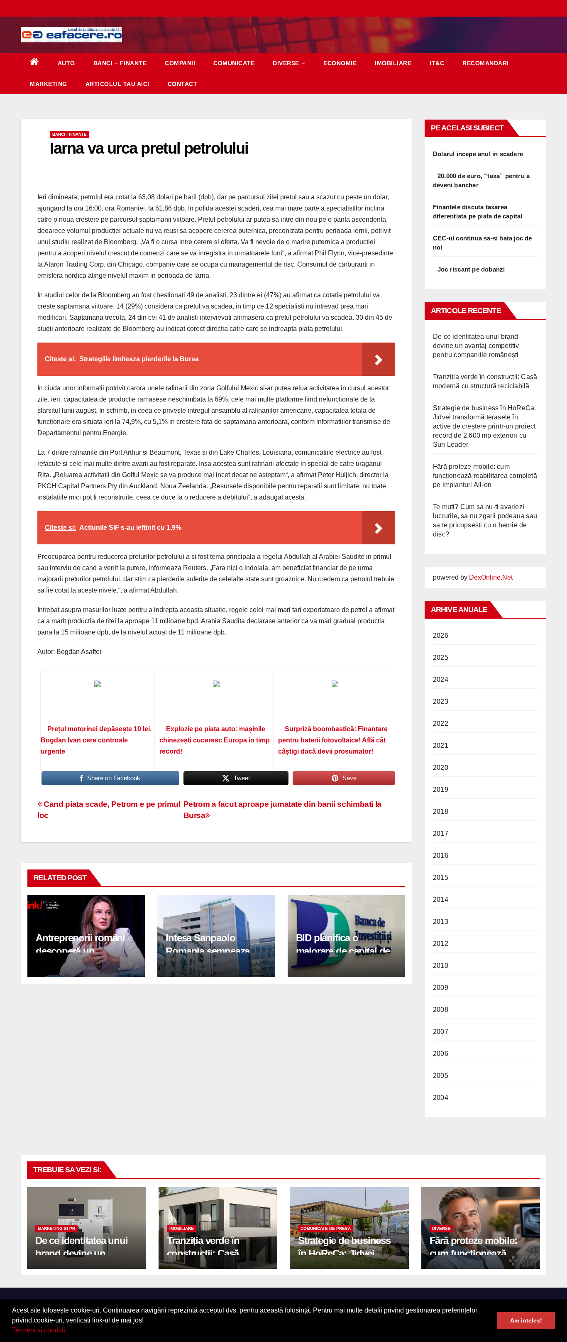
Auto (66, 63)
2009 (440, 987)
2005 (440, 1075)
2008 (440, 1009)
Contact (183, 84)
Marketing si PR (56, 1228)
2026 (440, 635)
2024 (440, 679)
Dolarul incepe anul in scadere (478, 153)
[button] (68, 1331)
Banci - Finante (69, 134)
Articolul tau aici (117, 84)
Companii (180, 63)
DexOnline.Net (491, 577)
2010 (440, 965)
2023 (440, 701)
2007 (440, 1031)
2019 (440, 789)
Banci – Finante (120, 63)
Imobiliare (393, 63)
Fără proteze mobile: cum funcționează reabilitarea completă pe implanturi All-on (485, 475)
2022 (440, 723)
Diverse (286, 63)
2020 (440, 767)
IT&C (437, 63)
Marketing (48, 84)
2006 (440, 1053)
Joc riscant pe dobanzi (471, 269)
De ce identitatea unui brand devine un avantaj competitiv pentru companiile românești (476, 345)
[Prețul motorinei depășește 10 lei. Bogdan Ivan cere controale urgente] (97, 700)
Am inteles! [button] (526, 1320)
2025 (440, 657)
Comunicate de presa (326, 1228)
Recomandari (485, 63)
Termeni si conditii (38, 1330)
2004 (440, 1097)
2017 (440, 833)
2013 (440, 921)
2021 (440, 745)
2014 (440, 899)
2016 (440, 855)
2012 (440, 943)
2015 (440, 877)
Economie (340, 63)
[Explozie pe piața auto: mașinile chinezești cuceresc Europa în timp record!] (216, 700)
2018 (440, 811)
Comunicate (233, 63)
